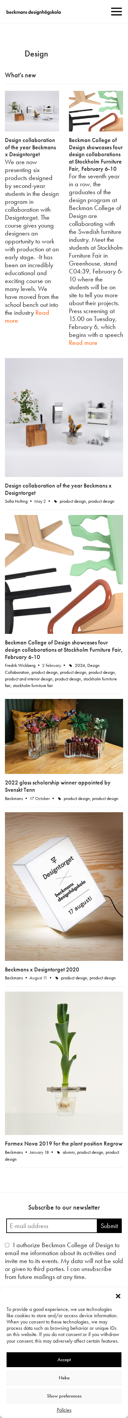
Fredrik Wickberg (20, 665)
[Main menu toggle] (116, 11)
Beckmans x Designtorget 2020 (42, 969)
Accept (64, 1359)
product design (73, 501)
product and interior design (29, 679)
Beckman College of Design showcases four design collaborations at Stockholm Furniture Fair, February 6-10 (96, 154)
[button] (118, 1296)
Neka (64, 1377)
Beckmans (14, 798)
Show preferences (64, 1396)
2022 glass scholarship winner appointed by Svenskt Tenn (58, 786)
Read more (83, 342)
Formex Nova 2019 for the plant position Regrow (63, 1143)
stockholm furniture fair (33, 685)
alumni (69, 1152)
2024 (80, 665)
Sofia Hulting (16, 501)
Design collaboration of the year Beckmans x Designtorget (30, 147)
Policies (64, 1409)
